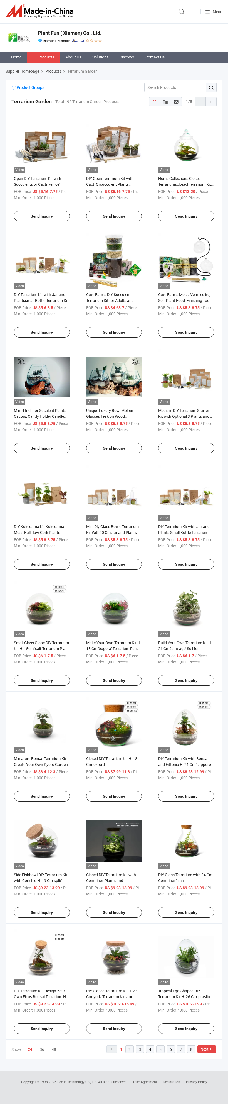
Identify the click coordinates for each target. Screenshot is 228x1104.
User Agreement (145, 1081)
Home (16, 57)
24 (30, 1049)
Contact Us (155, 57)
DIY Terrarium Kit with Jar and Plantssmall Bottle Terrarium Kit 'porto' (41, 300)
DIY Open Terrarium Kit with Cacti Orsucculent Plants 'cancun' (109, 184)
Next (204, 1049)
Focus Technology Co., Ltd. (77, 1081)
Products (46, 57)
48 (54, 1049)
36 (42, 1049)
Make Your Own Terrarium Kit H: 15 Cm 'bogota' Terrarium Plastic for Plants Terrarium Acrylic (114, 648)
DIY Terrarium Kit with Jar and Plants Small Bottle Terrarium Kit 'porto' (186, 532)
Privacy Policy (196, 1081)
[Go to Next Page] (211, 101)
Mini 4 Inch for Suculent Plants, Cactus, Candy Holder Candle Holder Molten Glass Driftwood (40, 416)
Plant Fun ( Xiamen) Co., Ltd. (69, 33)
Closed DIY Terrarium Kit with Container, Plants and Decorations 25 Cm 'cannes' (111, 880)
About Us (73, 57)
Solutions (100, 57)
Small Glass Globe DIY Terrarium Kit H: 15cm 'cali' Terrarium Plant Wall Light (41, 648)
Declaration (171, 1081)
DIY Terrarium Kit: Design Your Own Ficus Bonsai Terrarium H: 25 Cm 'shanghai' (40, 996)
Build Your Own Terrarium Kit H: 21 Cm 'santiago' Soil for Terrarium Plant (185, 648)
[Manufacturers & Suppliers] (41, 11)
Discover (127, 57)
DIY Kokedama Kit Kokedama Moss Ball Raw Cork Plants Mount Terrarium (39, 532)
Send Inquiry (42, 216)
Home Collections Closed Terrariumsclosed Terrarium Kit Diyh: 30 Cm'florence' (184, 184)
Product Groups (30, 87)
